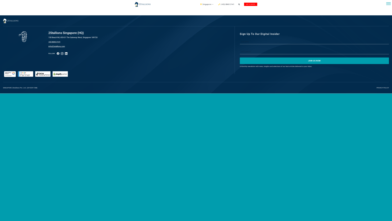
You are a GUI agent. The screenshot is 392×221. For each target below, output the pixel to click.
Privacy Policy (383, 88)
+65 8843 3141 (54, 42)
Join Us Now (314, 61)
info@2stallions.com (56, 46)
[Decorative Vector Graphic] (143, 3)
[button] (239, 4)
